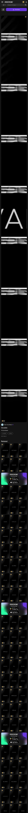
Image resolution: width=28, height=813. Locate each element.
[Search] (25, 5)
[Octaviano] (5, 507)
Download (17, 9)
